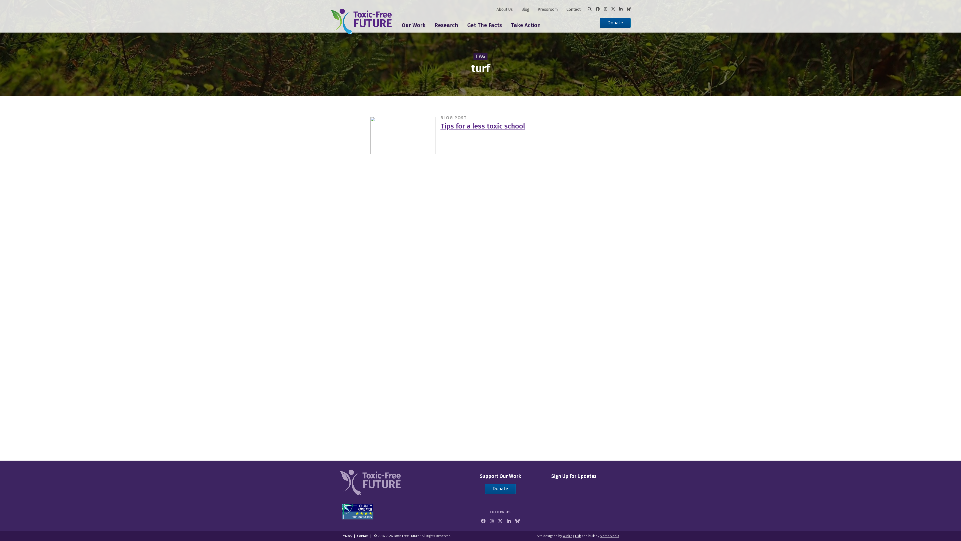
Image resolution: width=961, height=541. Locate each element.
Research (446, 25)
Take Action (526, 25)
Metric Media (609, 536)
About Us (505, 9)
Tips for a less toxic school (482, 126)
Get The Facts (484, 25)
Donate (615, 23)
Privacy (347, 536)
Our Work (413, 25)
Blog (525, 9)
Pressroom (548, 9)
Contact (573, 9)
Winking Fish (572, 536)
